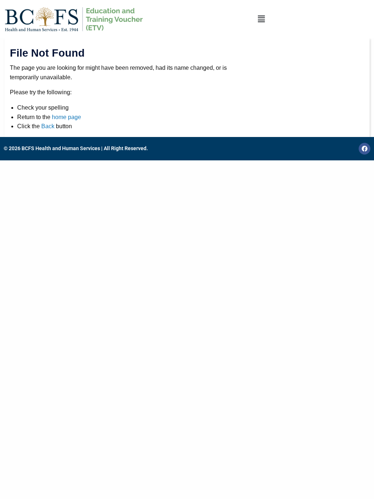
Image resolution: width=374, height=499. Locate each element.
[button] (261, 19)
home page (66, 117)
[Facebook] (364, 149)
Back (47, 126)
